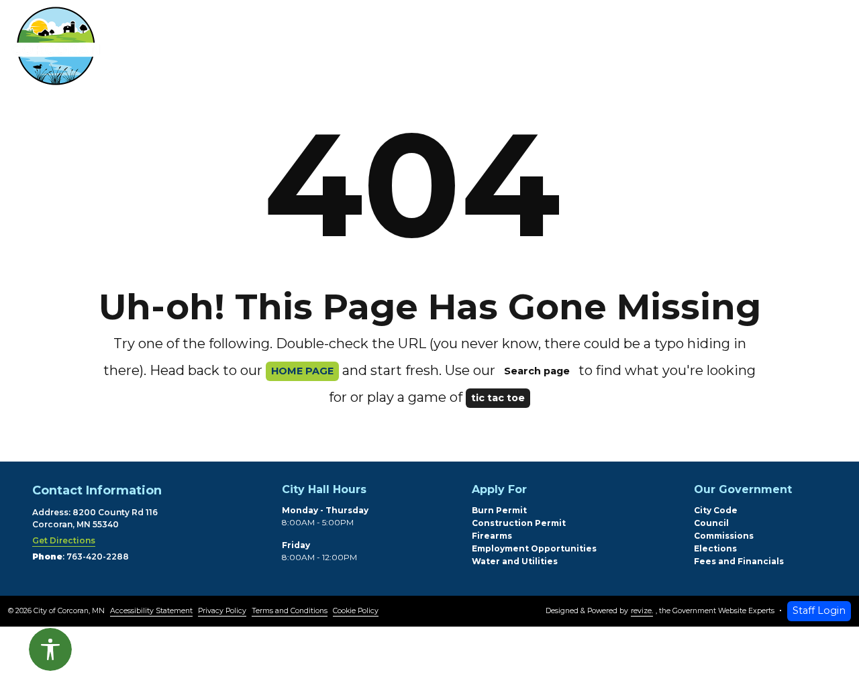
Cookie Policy (355, 610)
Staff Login (819, 610)
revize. (642, 610)
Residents (224, 49)
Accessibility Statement (151, 610)
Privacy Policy (222, 610)
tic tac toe (498, 398)
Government (478, 49)
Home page (302, 371)
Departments (346, 49)
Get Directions (63, 540)
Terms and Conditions (289, 610)
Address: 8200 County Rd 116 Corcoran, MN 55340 (95, 518)
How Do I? (597, 49)
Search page (537, 371)
